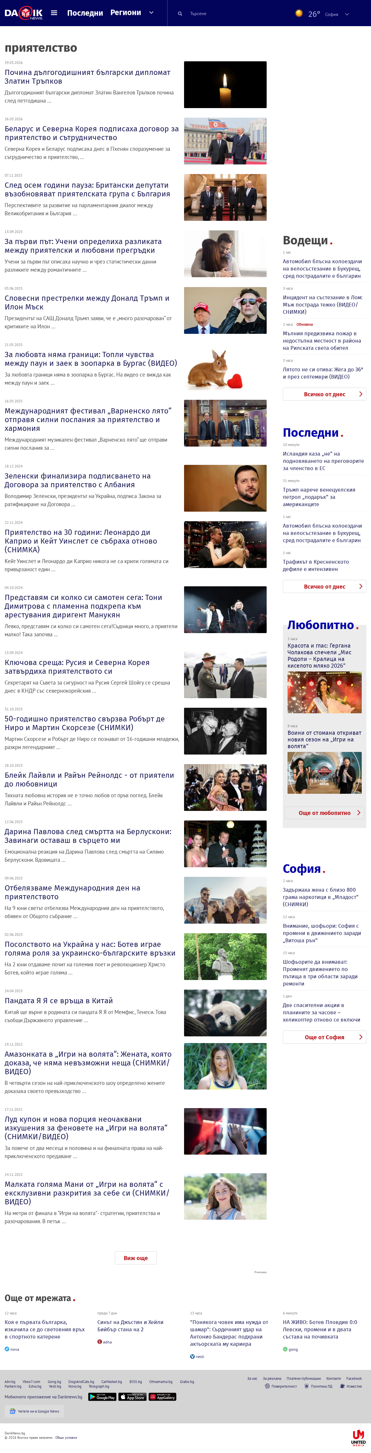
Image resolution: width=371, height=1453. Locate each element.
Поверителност (284, 1386)
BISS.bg (136, 1381)
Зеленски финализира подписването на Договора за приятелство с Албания (78, 480)
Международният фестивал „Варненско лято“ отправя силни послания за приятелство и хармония (88, 419)
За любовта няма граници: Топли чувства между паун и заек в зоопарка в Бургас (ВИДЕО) (91, 359)
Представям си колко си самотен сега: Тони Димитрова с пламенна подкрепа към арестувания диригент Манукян (83, 606)
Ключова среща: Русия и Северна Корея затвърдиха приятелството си (77, 667)
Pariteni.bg (13, 1386)
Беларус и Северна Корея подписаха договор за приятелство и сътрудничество (92, 133)
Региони (125, 12)
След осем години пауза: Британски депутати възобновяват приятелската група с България (87, 189)
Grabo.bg (187, 1381)
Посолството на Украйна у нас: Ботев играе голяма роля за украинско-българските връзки (90, 948)
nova (14, 1349)
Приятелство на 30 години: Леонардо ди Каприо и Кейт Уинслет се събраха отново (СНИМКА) (81, 541)
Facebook (354, 1378)
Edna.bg (35, 1386)
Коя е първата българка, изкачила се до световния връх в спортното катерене (45, 1329)
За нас (252, 1378)
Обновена (305, 324)
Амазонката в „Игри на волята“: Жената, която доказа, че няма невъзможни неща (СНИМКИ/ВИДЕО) (88, 1063)
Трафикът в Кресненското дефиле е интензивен (316, 565)
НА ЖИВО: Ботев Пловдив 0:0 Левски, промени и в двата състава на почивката (320, 1329)
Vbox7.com (31, 1381)
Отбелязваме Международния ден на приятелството (72, 892)
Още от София (324, 1037)
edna (107, 1342)
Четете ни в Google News (38, 1411)
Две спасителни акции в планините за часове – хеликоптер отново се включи (321, 1012)
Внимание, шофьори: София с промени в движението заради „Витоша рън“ (322, 933)
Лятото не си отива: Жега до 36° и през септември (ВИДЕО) (323, 373)
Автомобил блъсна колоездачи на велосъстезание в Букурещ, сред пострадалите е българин (322, 268)
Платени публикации (304, 1378)
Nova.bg (74, 1386)
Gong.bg (54, 1381)
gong (293, 1349)
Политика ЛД (321, 1386)
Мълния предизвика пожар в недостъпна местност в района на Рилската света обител (322, 340)
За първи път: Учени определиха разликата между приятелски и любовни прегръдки (83, 246)
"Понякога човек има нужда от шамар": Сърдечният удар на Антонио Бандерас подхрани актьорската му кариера (229, 1333)
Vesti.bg (55, 1386)
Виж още (136, 1258)
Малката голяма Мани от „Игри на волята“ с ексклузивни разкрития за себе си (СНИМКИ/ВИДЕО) (87, 1193)
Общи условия (66, 1437)
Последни (85, 13)
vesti (200, 1356)
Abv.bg (10, 1381)
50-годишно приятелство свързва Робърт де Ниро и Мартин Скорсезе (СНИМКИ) (85, 723)
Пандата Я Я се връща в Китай (59, 1000)
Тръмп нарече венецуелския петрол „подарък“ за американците (319, 497)
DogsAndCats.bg (81, 1381)
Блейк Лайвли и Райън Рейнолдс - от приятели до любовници (89, 779)
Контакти (333, 1378)
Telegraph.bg (99, 1386)
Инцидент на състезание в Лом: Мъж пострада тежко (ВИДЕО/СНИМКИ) (323, 304)
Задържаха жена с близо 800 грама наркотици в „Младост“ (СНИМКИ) (321, 897)
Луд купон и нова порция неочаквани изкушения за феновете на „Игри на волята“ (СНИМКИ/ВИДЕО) (86, 1128)
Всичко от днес (324, 394)
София (302, 868)
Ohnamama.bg (160, 1381)
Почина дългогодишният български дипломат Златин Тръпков (87, 76)
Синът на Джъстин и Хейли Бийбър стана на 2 (130, 1326)
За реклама (272, 1378)
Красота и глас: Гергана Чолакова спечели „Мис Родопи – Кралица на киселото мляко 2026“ (319, 655)
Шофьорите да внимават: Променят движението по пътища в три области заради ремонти (320, 972)
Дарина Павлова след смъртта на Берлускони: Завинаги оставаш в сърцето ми (88, 836)
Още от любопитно (325, 812)
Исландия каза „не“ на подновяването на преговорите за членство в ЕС (323, 461)
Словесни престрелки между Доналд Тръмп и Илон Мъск (87, 302)
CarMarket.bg (111, 1381)
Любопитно (321, 625)
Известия (354, 1386)
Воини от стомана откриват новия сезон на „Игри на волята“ (324, 739)
